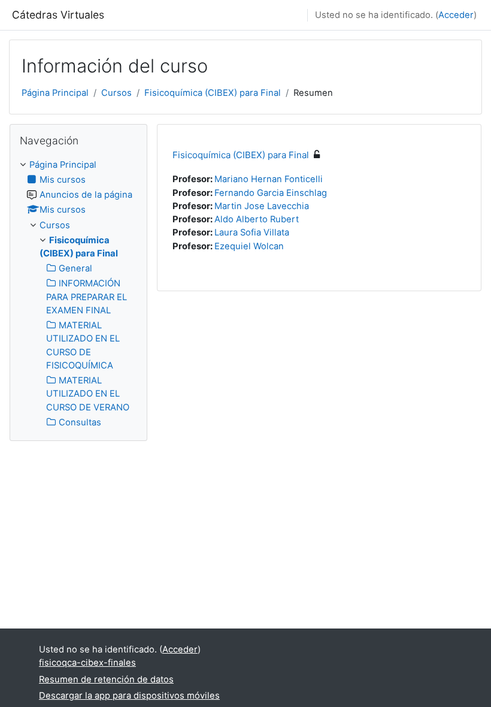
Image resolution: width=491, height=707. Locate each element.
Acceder (456, 15)
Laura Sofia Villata (251, 232)
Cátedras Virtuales (58, 14)
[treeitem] (78, 293)
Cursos (116, 92)
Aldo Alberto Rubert (256, 219)
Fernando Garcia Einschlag (270, 193)
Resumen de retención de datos (106, 679)
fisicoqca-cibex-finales (87, 662)
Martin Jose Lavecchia (261, 206)
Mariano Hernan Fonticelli (268, 179)
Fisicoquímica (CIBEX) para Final (212, 92)
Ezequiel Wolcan (249, 246)
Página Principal (55, 92)
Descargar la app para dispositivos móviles (129, 695)
